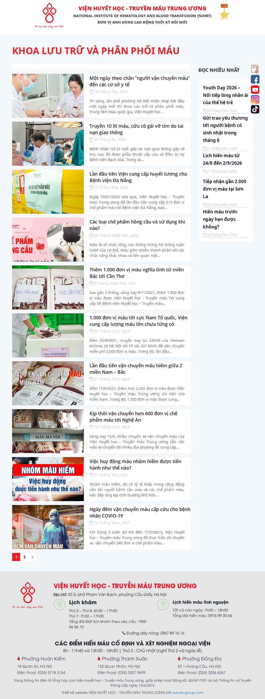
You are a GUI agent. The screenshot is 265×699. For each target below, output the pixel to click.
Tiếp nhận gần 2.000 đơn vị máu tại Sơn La (224, 188)
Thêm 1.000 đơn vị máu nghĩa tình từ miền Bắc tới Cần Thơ (137, 272)
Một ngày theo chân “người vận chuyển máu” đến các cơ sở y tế (140, 81)
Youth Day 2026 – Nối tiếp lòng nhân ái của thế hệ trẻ (225, 95)
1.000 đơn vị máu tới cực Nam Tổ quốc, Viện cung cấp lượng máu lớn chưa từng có (138, 320)
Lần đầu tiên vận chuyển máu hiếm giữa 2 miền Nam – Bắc (136, 368)
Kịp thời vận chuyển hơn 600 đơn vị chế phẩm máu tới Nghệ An (133, 416)
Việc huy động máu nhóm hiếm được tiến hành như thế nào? (135, 464)
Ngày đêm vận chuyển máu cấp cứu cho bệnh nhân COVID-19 (140, 512)
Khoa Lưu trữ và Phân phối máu (96, 50)
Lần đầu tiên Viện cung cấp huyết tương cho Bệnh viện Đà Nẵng (138, 177)
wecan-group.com (187, 692)
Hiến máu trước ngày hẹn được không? (220, 219)
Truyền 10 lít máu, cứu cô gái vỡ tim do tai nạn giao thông (136, 129)
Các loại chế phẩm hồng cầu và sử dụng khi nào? (137, 225)
